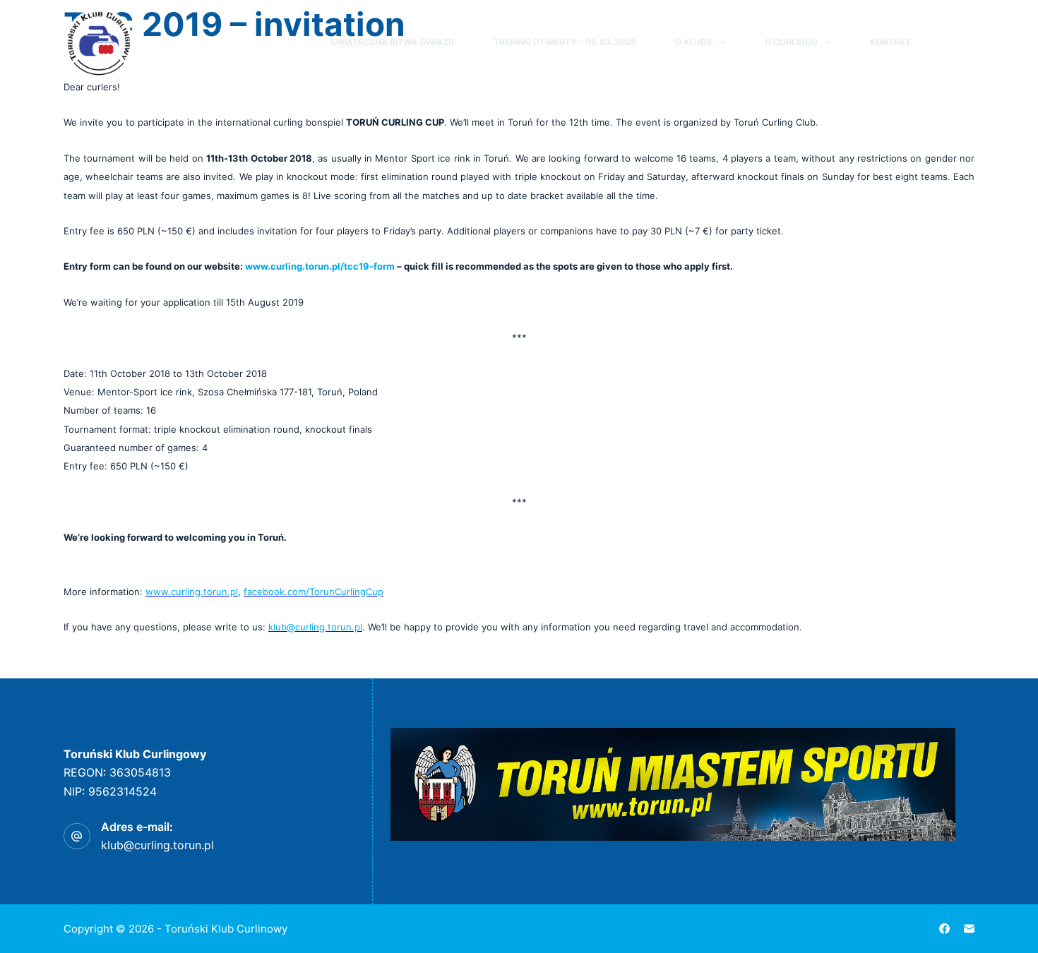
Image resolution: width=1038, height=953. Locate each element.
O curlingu (791, 42)
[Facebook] (968, 42)
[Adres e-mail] (969, 928)
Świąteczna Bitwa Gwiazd (392, 42)
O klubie (694, 42)
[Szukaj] (942, 42)
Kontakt (890, 42)
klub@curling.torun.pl (157, 845)
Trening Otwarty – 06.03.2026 (565, 42)
